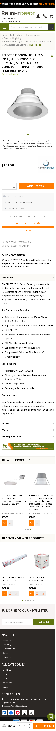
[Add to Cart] (4, 525)
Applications (7, 687)
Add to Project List (26, 223)
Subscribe (42, 626)
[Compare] (16, 598)
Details (5, 427)
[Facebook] (11, 717)
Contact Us (7, 661)
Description (8, 277)
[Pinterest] (17, 717)
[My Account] (36, 16)
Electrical (5, 678)
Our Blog (7, 649)
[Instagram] (24, 717)
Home (4, 35)
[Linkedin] (4, 717)
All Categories (13, 669)
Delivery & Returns (11, 440)
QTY (5, 186)
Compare (27, 230)
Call (8, 202)
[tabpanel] (28, 104)
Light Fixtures (7, 674)
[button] (37, 223)
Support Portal (9, 653)
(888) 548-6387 (9, 707)
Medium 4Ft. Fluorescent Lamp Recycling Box (11, 582)
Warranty (6, 433)
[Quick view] (10, 525)
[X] (31, 717)
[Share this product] (50, 55)
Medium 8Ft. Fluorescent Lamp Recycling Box (37, 582)
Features (5, 691)
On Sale (5, 683)
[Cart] (49, 16)
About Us (7, 644)
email (20, 202)
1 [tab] (27, 134)
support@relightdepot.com (15, 710)
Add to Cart (35, 186)
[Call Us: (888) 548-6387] (43, 16)
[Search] (49, 27)
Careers (6, 657)
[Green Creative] (44, 164)
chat (13, 202)
